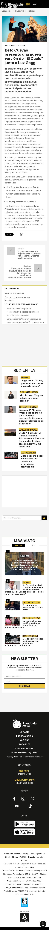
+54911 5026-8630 (24, 783)
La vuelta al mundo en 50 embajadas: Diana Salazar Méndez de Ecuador (23, 624)
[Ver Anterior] (11, 251)
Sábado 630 (25, 377)
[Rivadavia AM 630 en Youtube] (16, 806)
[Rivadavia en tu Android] (24, 824)
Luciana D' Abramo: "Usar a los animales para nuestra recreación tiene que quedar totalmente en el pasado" (31, 417)
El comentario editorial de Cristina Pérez (32, 607)
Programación (24, 736)
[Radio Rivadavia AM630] (11, 5)
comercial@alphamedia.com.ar (29, 884)
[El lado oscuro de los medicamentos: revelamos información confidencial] (12, 639)
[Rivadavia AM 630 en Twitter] (32, 798)
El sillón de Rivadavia (29, 392)
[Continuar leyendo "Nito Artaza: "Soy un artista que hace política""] (10, 395)
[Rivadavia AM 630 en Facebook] (14, 799)
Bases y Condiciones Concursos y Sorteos (25, 757)
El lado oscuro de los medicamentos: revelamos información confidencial (32, 461)
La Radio (24, 732)
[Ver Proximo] (38, 268)
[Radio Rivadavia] (25, 723)
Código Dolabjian (28, 452)
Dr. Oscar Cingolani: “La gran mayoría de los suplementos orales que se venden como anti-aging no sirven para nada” (24, 589)
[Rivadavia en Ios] (24, 832)
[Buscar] (44, 518)
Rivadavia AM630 (14, 293)
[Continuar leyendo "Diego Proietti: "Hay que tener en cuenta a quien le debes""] (11, 380)
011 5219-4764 (24, 774)
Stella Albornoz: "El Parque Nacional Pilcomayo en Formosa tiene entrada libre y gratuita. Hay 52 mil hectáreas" (31, 440)
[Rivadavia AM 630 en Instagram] (23, 799)
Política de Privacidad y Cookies (24, 753)
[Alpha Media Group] (24, 916)
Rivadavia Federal (24, 748)
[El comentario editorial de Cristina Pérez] (12, 605)
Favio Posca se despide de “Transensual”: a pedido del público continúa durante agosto (23, 311)
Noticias (24, 740)
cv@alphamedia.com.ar (35, 888)
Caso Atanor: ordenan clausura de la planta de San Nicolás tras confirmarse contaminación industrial (19, 273)
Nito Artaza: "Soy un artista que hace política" (31, 398)
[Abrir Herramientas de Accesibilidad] (43, 924)
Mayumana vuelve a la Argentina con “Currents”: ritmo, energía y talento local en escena (29, 254)
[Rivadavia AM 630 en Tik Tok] (30, 806)
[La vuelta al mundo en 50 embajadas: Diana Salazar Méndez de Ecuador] (12, 621)
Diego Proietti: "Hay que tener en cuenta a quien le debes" (32, 383)
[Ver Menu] (44, 4)
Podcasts (24, 744)
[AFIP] (24, 902)
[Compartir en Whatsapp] (21, 234)
